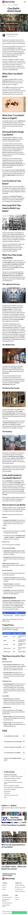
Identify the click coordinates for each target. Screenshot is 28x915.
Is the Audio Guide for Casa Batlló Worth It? (14, 787)
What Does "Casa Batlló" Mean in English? (13, 776)
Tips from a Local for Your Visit (11, 795)
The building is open (7, 600)
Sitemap (4, 889)
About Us (4, 885)
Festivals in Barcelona (7, 897)
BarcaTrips (4, 4)
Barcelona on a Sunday (20, 887)
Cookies (17, 899)
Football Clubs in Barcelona (6, 900)
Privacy (17, 897)
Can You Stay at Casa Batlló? (10, 780)
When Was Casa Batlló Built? (10, 774)
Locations (10, 4)
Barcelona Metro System (6, 905)
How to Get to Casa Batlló (10, 789)
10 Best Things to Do (19, 885)
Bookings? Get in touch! (20, 912)
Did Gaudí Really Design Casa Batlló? (12, 778)
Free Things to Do (19, 889)
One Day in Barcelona (20, 891)
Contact (4, 887)
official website (18, 605)
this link (16, 629)
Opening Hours (7, 791)
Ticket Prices (7, 793)
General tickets (6, 627)
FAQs (5, 797)
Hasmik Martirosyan (13, 34)
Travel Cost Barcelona (7, 903)
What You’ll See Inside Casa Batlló (11, 785)
